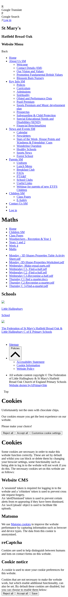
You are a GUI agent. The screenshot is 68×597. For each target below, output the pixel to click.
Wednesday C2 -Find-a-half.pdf (28, 272)
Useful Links (24, 183)
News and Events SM (22, 129)
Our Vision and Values (30, 71)
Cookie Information (28, 365)
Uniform (22, 162)
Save (34, 593)
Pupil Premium (25, 101)
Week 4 (13, 245)
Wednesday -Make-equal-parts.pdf (29, 265)
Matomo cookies (21, 524)
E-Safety (22, 200)
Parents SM (16, 159)
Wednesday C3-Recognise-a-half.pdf (31, 275)
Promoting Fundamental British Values (40, 74)
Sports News (24, 152)
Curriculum (23, 88)
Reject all (8, 433)
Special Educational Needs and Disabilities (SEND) (35, 120)
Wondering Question (29, 145)
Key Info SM (17, 81)
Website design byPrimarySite (28, 385)
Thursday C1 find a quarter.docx (28, 279)
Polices (21, 84)
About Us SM (17, 61)
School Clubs (25, 179)
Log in (7, 20)
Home (12, 57)
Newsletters (24, 135)
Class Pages (24, 196)
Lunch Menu (24, 166)
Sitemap (14, 344)
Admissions (24, 91)
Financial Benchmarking (31, 125)
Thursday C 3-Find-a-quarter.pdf (28, 286)
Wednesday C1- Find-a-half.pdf (28, 269)
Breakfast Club (26, 169)
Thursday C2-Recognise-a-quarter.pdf (31, 282)
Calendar (22, 132)
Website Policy (25, 368)
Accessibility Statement (30, 361)
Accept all (22, 433)
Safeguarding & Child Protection (36, 115)
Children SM (17, 193)
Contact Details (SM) (29, 67)
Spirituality (23, 95)
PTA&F (21, 176)
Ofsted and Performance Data (34, 98)
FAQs (20, 173)
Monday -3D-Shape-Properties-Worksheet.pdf (36, 262)
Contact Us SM (18, 203)
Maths (12, 249)
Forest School (25, 156)
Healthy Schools (26, 149)
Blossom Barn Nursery (30, 78)
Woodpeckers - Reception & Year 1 (30, 238)
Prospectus (23, 112)
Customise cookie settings (46, 433)
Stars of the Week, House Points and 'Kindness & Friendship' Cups (38, 140)
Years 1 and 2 (17, 242)
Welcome (22, 64)
